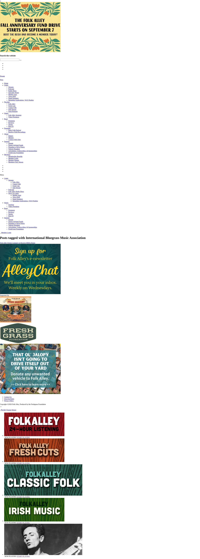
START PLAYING (23, 437)
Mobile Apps (12, 94)
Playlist (3, 410)
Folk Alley (11, 104)
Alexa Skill (12, 96)
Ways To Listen (13, 193)
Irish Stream (12, 109)
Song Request (13, 111)
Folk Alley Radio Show (16, 191)
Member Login (13, 158)
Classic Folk (12, 108)
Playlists (7, 102)
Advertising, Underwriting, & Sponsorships (22, 151)
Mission (11, 138)
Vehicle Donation (14, 149)
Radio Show (12, 91)
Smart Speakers (13, 98)
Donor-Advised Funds (15, 145)
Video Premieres (13, 117)
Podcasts (11, 89)
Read (6, 119)
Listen (6, 85)
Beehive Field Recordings (16, 132)
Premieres (11, 121)
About (6, 134)
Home (6, 83)
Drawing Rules (9, 399)
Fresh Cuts (11, 106)
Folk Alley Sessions (14, 115)
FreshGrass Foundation (16, 153)
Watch (6, 113)
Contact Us (8, 397)
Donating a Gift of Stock (16, 147)
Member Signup (13, 160)
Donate (10, 143)
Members (7, 154)
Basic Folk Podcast (14, 130)
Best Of (10, 126)
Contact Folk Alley (14, 139)
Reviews (11, 123)
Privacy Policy (9, 401)
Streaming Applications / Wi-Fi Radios (21, 100)
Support (6, 141)
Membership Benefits (15, 156)
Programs (7, 128)
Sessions (11, 205)
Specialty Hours (13, 93)
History (10, 136)
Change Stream (11, 410)
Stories (10, 124)
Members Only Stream (15, 162)
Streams (11, 87)
